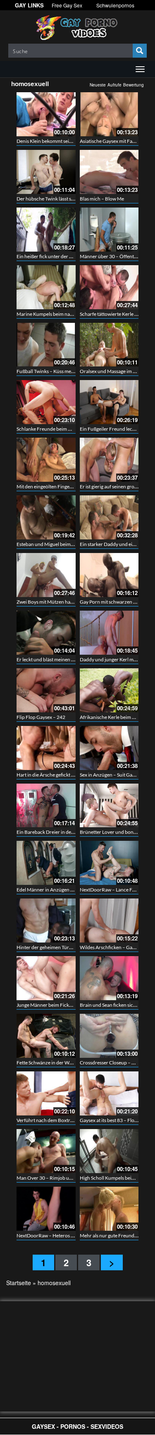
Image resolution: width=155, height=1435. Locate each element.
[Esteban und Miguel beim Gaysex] (46, 517)
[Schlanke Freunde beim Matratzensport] (46, 402)
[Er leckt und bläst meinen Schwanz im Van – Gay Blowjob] (46, 633)
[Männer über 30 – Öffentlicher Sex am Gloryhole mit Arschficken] (109, 230)
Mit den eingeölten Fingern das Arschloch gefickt (69, 486)
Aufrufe (114, 85)
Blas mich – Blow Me (102, 199)
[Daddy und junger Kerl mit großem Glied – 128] (109, 633)
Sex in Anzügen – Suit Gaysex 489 (115, 775)
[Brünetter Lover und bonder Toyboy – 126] (109, 806)
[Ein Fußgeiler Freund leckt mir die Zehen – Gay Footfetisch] (109, 402)
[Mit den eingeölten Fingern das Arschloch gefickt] (46, 460)
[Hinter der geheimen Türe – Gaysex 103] (46, 920)
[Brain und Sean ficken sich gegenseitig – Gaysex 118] (109, 978)
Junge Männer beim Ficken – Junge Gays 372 (65, 1005)
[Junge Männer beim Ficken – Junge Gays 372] (46, 978)
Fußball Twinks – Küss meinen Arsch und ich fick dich (73, 371)
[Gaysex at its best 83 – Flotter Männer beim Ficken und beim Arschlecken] (109, 1093)
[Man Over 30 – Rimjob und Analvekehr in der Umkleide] (46, 1151)
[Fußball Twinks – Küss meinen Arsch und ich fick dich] (46, 345)
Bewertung (133, 85)
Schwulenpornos (115, 5)
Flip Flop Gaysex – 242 (41, 717)
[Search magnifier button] (140, 51)
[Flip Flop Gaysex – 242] (46, 690)
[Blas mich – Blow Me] (109, 172)
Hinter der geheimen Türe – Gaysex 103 (59, 947)
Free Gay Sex (67, 5)
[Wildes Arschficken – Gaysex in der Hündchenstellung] (109, 920)
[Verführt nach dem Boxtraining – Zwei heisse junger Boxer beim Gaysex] (46, 1093)
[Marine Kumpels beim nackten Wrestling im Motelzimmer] (46, 287)
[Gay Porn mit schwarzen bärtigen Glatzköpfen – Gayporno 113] (109, 575)
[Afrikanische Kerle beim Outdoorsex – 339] (109, 690)
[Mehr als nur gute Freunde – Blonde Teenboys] (109, 1209)
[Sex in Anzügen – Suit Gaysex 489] (109, 748)
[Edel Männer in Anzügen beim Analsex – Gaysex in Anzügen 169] (46, 863)
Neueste (98, 85)
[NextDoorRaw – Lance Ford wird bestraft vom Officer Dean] (109, 863)
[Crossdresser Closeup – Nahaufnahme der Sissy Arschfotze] (109, 1036)
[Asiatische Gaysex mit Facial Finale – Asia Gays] (109, 114)
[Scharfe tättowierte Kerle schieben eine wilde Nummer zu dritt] (109, 287)
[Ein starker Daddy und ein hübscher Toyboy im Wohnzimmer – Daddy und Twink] (109, 517)
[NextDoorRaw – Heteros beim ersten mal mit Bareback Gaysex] (46, 1209)
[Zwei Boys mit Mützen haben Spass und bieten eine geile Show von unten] (46, 575)
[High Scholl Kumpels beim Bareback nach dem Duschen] (109, 1151)
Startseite (18, 1283)
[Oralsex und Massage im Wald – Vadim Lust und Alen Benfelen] (109, 345)
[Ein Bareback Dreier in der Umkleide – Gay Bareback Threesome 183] (46, 806)
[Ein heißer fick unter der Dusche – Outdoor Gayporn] (46, 230)
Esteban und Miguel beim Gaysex (52, 544)
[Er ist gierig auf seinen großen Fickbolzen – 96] (109, 460)
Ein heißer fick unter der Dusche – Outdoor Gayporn (73, 256)
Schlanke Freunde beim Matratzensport (59, 429)
